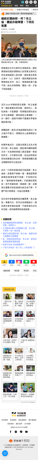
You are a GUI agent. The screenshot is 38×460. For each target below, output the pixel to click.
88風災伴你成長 (23, 9)
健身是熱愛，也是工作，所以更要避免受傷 (10, 395)
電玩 (27, 5)
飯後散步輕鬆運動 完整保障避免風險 (7, 375)
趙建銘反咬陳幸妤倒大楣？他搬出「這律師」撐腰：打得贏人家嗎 (7, 358)
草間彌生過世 (6, 5)
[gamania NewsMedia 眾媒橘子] (19, 440)
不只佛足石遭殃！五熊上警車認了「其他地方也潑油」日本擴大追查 (19, 358)
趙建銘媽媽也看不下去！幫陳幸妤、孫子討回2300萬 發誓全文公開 (19, 374)
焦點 (16, 5)
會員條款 (10, 423)
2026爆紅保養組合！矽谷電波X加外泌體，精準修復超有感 (30, 358)
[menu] (36, 5)
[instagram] (16, 432)
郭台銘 (16, 270)
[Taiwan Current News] (22, 2)
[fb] (10, 432)
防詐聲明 (5, 420)
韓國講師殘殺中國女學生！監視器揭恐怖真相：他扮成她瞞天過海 (30, 374)
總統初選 (6, 270)
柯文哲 (26, 270)
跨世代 (35, 9)
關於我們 (19, 423)
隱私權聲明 (22, 420)
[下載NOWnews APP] (26, 2)
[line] (21, 432)
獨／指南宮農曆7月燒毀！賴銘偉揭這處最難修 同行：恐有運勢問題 (19, 304)
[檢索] (31, 2)
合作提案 (27, 423)
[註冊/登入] (35, 2)
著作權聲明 (32, 420)
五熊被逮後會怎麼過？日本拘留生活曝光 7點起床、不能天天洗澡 (19, 320)
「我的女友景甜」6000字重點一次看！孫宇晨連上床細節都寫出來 (7, 304)
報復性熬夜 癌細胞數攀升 (7, 321)
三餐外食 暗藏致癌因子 (28, 341)
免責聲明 (13, 420)
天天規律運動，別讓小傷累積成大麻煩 (30, 304)
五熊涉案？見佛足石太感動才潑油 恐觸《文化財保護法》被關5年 (10, 341)
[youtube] (26, 432)
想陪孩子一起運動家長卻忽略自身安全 (27, 395)
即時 (21, 5)
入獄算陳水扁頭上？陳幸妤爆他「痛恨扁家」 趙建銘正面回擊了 (30, 320)
